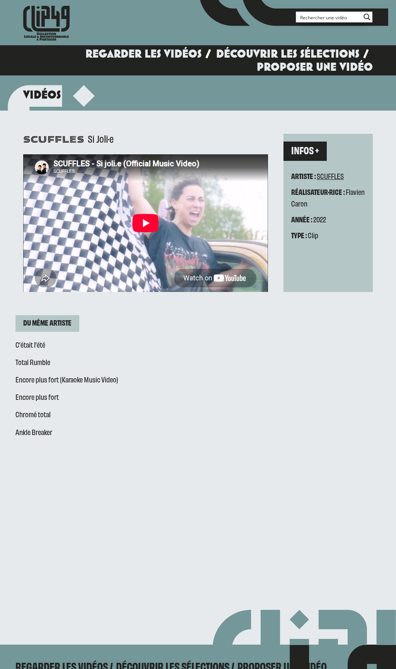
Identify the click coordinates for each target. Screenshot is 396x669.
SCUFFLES (330, 175)
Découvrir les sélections (287, 53)
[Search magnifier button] (367, 17)
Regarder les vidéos (143, 53)
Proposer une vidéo (315, 66)
